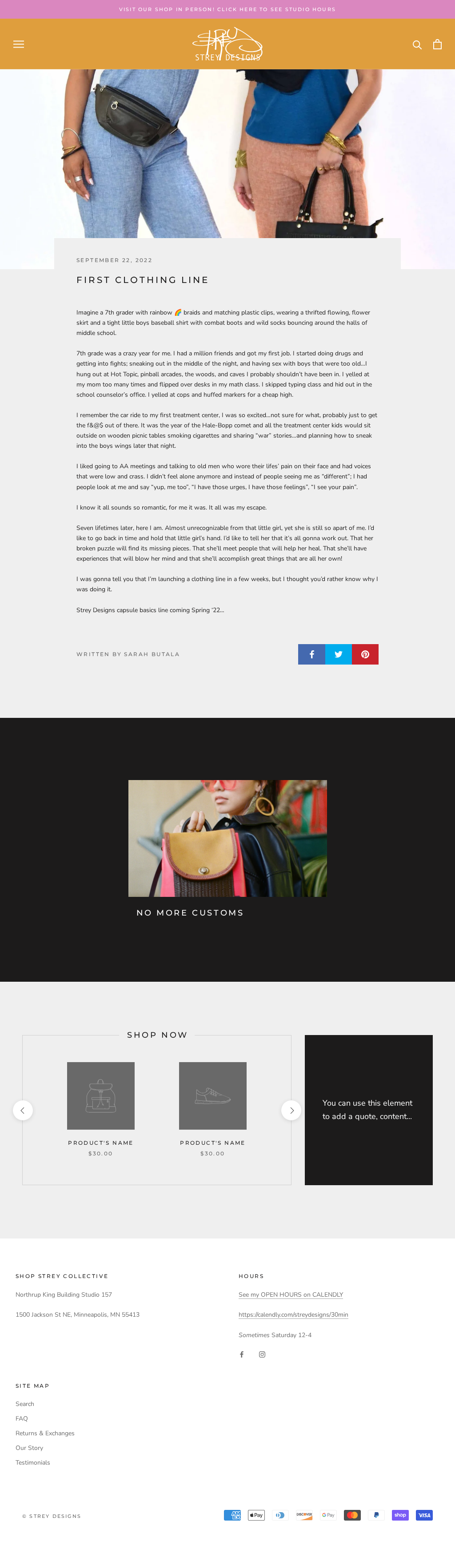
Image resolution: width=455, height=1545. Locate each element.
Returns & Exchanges (45, 1433)
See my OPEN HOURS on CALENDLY (291, 1294)
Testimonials (33, 1462)
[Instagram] (262, 1354)
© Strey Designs (51, 1516)
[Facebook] (242, 1354)
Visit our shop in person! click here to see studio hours (227, 9)
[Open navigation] (18, 44)
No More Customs (190, 913)
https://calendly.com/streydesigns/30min (293, 1314)
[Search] (417, 44)
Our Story (29, 1448)
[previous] (22, 1110)
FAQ (22, 1418)
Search (25, 1404)
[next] (291, 1110)
